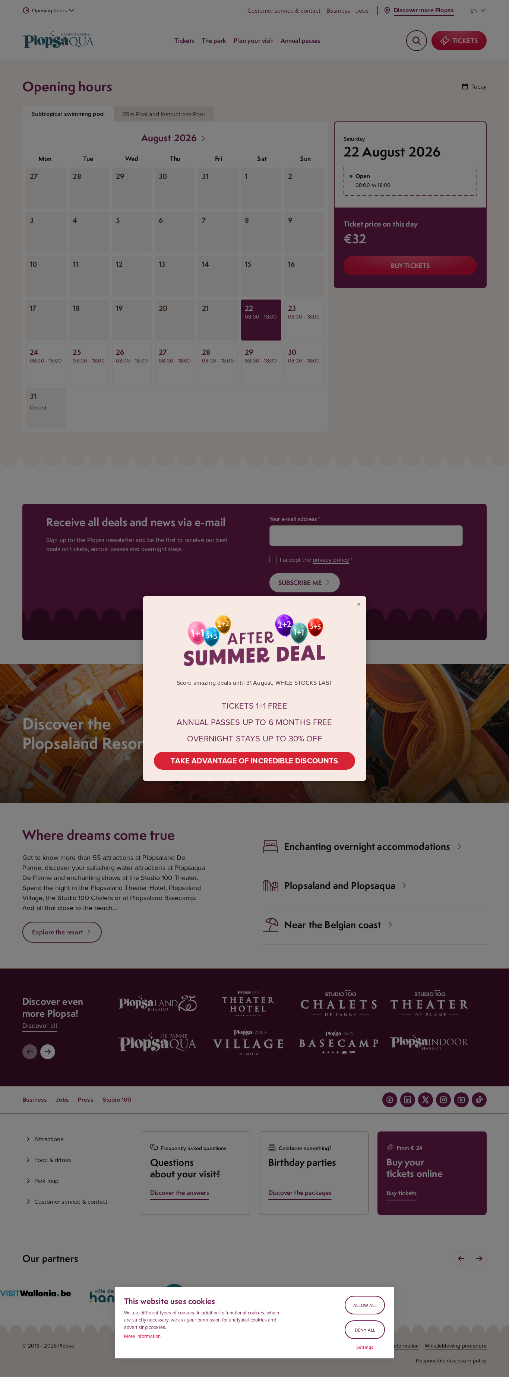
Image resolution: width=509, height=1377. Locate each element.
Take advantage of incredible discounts (254, 760)
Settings (364, 1347)
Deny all (365, 1330)
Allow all (365, 1305)
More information (142, 1336)
